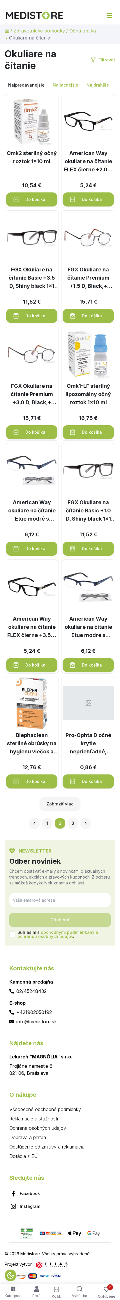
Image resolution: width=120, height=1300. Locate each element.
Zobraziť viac (60, 803)
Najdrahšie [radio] (98, 84)
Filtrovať (106, 59)
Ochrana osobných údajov (37, 1128)
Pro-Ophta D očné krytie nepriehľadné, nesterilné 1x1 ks (88, 744)
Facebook (30, 1193)
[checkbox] (12, 934)
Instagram (30, 1206)
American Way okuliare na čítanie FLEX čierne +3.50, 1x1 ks (31, 627)
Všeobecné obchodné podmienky (45, 1109)
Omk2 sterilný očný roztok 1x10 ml (32, 157)
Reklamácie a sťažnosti (33, 1119)
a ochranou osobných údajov (57, 934)
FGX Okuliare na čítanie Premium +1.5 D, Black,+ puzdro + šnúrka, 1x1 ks (88, 278)
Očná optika (82, 31)
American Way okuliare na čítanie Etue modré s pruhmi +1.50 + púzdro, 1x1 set (88, 627)
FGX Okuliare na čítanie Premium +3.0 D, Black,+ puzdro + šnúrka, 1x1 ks (32, 395)
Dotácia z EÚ (23, 1156)
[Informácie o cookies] (10, 1275)
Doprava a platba (27, 1137)
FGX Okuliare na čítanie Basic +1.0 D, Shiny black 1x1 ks (88, 511)
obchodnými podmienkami (67, 932)
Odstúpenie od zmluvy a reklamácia (46, 1147)
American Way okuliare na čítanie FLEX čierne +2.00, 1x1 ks (88, 162)
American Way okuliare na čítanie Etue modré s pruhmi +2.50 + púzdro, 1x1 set (32, 511)
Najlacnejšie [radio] (65, 84)
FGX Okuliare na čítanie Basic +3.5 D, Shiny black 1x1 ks (32, 278)
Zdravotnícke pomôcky (39, 31)
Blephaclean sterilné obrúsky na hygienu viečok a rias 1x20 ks (32, 744)
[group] (60, 85)
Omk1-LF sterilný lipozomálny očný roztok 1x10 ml (88, 394)
